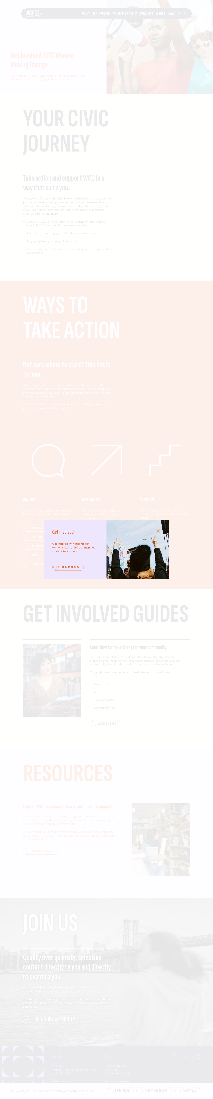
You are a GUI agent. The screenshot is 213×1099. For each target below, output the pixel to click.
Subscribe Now (70, 567)
